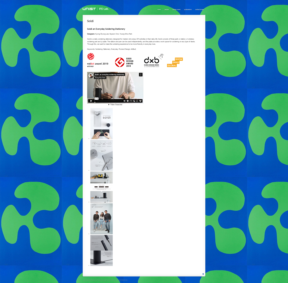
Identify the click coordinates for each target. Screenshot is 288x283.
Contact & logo (199, 9)
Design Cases (176, 9)
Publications (188, 9)
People (167, 9)
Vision (159, 9)
